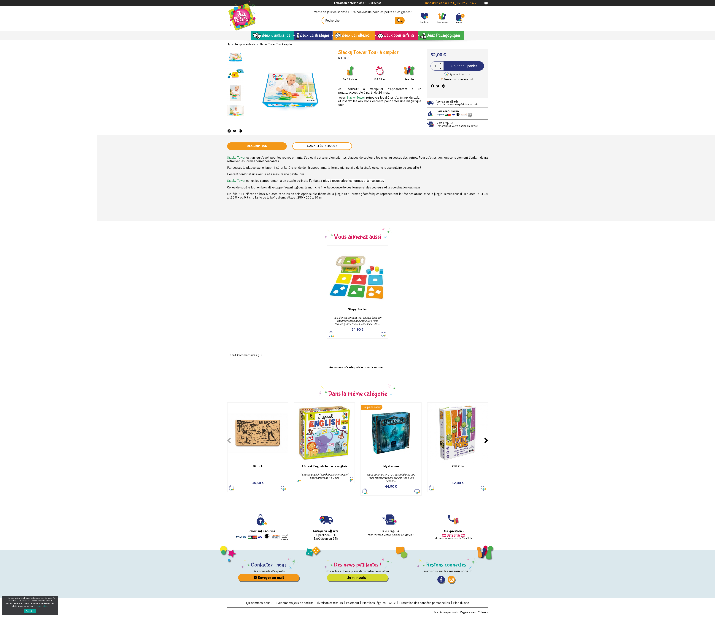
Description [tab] (257, 146)
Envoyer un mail (270, 577)
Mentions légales (374, 603)
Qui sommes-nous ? (259, 603)
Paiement (352, 603)
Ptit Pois (458, 466)
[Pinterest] (240, 131)
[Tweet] (234, 131)
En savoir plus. (41, 606)
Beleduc (343, 58)
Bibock (258, 466)
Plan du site (461, 603)
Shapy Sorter (357, 309)
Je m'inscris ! (357, 577)
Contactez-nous (269, 564)
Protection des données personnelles (424, 603)
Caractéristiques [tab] (322, 146)
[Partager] (229, 131)
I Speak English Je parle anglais (324, 466)
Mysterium (391, 466)
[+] (440, 63)
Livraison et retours (330, 603)
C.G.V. (392, 603)
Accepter (30, 611)
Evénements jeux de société (295, 603)
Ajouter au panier (463, 66)
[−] (440, 68)
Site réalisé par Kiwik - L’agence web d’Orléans (461, 612)
